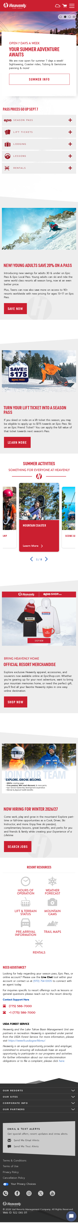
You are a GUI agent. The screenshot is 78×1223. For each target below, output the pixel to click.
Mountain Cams (52, 912)
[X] (43, 1193)
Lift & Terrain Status (26, 912)
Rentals (39, 952)
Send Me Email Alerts (26, 1140)
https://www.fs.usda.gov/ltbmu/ (26, 1040)
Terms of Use (10, 1166)
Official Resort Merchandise (30, 664)
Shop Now (17, 701)
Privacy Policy (11, 1172)
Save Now (17, 308)
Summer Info (39, 79)
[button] (57, 6)
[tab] (39, 120)
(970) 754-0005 (42, 981)
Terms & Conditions (14, 1160)
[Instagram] (31, 1193)
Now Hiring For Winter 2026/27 (31, 809)
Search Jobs (20, 846)
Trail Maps (52, 931)
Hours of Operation (25, 891)
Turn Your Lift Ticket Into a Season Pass (35, 410)
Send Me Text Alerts (26, 1146)
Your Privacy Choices (23, 1184)
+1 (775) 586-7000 (22, 1012)
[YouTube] (55, 1193)
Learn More (19, 442)
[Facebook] (20, 1193)
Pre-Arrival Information (25, 933)
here (61, 1061)
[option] (39, 517)
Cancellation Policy (14, 1178)
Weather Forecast (52, 891)
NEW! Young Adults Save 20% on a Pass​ (38, 265)
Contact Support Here (16, 999)
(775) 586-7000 (20, 1006)
